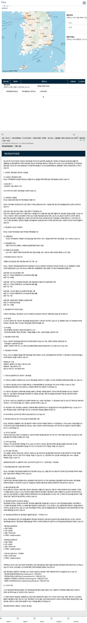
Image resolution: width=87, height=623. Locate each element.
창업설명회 (58, 621)
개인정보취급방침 (7, 146)
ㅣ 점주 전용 (17, 146)
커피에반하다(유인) (12, 91)
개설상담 (42, 621)
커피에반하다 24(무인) (29, 91)
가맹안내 (8, 621)
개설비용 (25, 621)
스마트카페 (43, 91)
